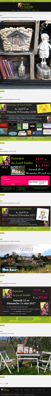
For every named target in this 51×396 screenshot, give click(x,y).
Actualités (18, 10)
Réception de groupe (23, 10)
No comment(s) (7, 204)
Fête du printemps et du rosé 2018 (8, 151)
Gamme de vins (14, 10)
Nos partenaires (34, 10)
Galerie (38, 10)
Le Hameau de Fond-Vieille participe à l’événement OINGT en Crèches (16, 17)
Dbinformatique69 (16, 393)
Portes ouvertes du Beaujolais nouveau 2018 (10, 99)
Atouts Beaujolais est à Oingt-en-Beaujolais (10, 241)
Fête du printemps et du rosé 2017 (8, 283)
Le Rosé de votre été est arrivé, (7, 333)
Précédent (1, 383)
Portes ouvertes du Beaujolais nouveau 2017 (10, 203)
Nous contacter (29, 10)
